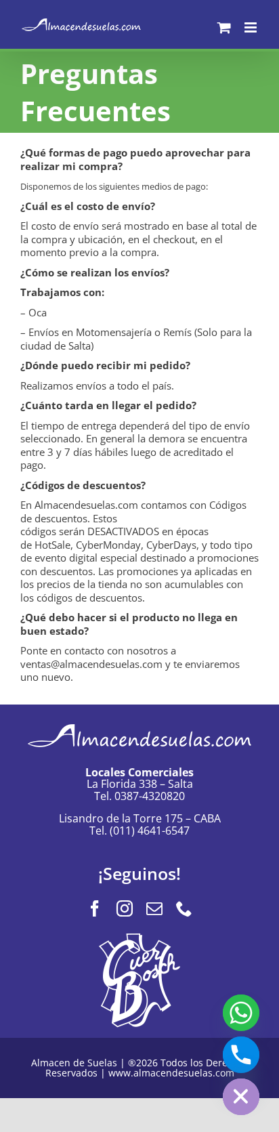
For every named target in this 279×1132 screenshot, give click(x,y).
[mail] (154, 908)
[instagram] (124, 908)
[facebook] (95, 908)
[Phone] (241, 1054)
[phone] (184, 908)
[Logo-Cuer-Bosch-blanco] (139, 937)
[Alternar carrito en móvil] (224, 27)
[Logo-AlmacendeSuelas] (139, 719)
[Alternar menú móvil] (251, 27)
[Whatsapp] (241, 1012)
